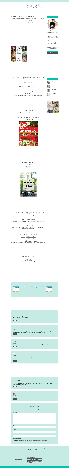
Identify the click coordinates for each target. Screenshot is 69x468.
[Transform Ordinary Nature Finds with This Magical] (13, 451)
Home (12, 13)
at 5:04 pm (15, 395)
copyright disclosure (41, 466)
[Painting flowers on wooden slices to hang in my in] (13, 457)
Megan (16, 394)
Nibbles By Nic (18, 341)
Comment (15, 412)
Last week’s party (29, 166)
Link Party (14, 13)
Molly (16, 328)
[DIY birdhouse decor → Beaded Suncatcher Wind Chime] (13, 454)
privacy (48, 466)
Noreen (16, 380)
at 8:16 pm (15, 314)
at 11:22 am (15, 343)
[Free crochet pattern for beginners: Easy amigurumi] (18, 454)
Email (14, 429)
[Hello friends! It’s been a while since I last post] (23, 457)
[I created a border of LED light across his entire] (18, 457)
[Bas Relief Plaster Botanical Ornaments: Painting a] (23, 454)
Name (14, 425)
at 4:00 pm (15, 382)
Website (14, 433)
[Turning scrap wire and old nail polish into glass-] (18, 451)
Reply (15, 320)
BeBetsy (16, 354)
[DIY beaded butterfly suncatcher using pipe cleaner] (23, 451)
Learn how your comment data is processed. (38, 440)
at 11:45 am (15, 355)
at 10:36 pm (15, 329)
